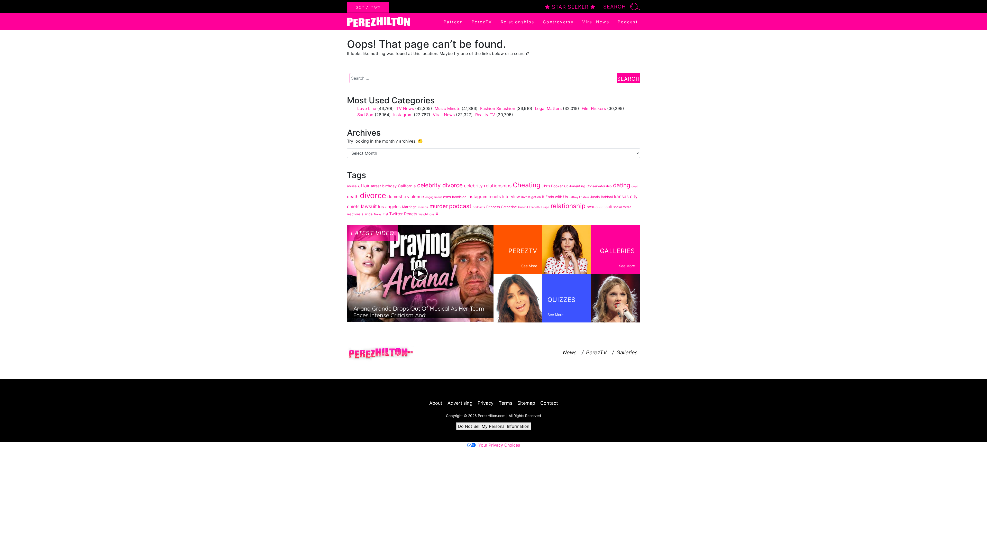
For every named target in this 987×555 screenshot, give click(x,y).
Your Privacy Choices (499, 445)
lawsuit (369, 206)
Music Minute (447, 108)
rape (546, 207)
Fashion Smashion (497, 108)
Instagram (403, 114)
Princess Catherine (501, 207)
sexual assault (599, 207)
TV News (405, 108)
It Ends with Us (555, 197)
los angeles (389, 206)
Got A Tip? (367, 7)
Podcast (628, 21)
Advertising (459, 403)
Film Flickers (594, 108)
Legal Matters (548, 108)
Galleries (626, 352)
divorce (373, 195)
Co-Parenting (574, 186)
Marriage (409, 207)
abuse (352, 186)
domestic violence (405, 196)
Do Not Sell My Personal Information (493, 426)
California (407, 185)
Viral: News (444, 114)
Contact (549, 403)
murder (438, 206)
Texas (377, 214)
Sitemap (526, 403)
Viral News (595, 21)
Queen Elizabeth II (530, 207)
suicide (367, 214)
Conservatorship (599, 186)
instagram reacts (484, 196)
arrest (376, 186)
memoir (423, 207)
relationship (568, 206)
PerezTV (482, 21)
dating (621, 185)
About (435, 403)
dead (635, 186)
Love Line (366, 108)
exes (447, 197)
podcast (460, 205)
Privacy (486, 403)
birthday (389, 186)
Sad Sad (365, 114)
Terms (505, 403)
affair (364, 185)
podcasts (479, 207)
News (570, 352)
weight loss (426, 214)
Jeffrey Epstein (579, 197)
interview (511, 196)
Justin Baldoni (601, 197)
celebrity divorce (440, 185)
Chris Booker (552, 186)
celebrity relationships (487, 185)
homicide (459, 197)
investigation (531, 197)
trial (385, 214)
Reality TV (485, 114)
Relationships (517, 21)
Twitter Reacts (403, 213)
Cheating (526, 185)
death (353, 196)
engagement (433, 197)
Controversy (558, 21)
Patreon (453, 21)
